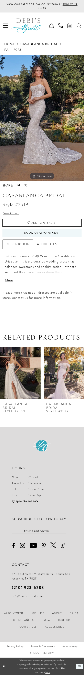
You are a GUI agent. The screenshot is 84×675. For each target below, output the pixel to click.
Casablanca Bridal (39, 44)
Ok (80, 666)
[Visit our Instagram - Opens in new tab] (22, 545)
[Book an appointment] (69, 25)
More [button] (9, 280)
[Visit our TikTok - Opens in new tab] (63, 545)
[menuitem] (5, 26)
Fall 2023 (12, 49)
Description (18, 244)
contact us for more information (36, 297)
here (47, 672)
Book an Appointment (42, 232)
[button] (5, 26)
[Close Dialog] (4, 666)
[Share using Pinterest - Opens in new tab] (19, 185)
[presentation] (20, 373)
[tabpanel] (42, 118)
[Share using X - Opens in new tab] (25, 185)
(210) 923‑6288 (28, 587)
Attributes (47, 244)
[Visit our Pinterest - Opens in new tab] (44, 546)
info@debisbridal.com (27, 596)
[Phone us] (60, 25)
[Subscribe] (64, 530)
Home (9, 44)
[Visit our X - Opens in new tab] (53, 545)
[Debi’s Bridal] (31, 25)
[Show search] (79, 25)
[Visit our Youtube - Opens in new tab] (33, 545)
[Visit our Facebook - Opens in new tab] (13, 545)
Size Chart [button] (11, 213)
